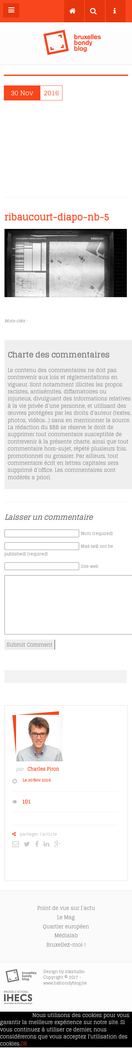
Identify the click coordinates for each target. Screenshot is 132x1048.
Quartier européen (66, 926)
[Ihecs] (18, 1002)
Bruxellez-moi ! (66, 944)
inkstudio (75, 971)
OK (24, 1043)
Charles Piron (43, 769)
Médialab (66, 935)
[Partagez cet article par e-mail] (17, 843)
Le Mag (66, 917)
